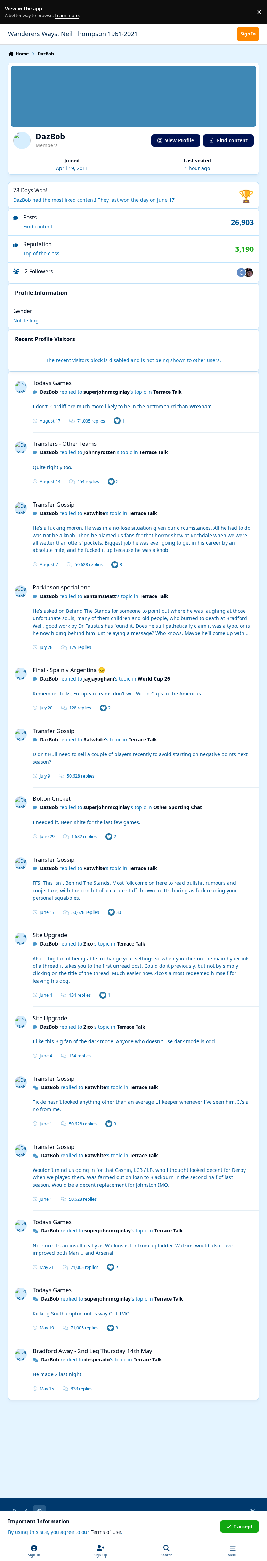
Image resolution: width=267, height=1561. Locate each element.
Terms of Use (106, 1532)
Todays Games (52, 383)
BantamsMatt (99, 596)
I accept (243, 1526)
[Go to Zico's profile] (248, 272)
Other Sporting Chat (177, 807)
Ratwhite (94, 513)
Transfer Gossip (53, 504)
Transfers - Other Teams (65, 444)
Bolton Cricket (52, 799)
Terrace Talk (167, 391)
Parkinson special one (61, 587)
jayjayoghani (98, 678)
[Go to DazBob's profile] (21, 387)
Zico (88, 943)
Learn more (13, 12)
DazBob (49, 391)
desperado (97, 1359)
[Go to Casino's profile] (241, 272)
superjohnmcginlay (106, 391)
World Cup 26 (154, 678)
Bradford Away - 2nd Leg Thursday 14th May (92, 1351)
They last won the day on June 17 (136, 199)
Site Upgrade (50, 935)
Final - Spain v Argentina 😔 (69, 670)
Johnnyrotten (99, 452)
